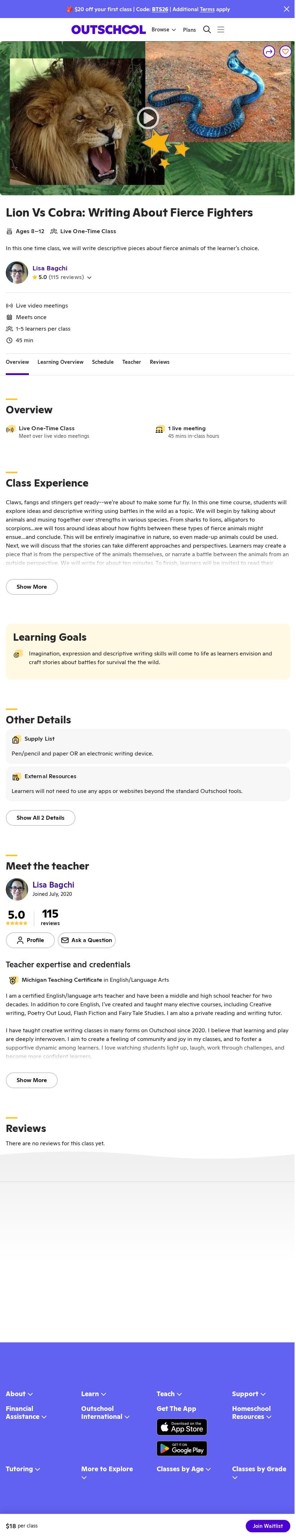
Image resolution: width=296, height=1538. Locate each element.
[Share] (269, 51)
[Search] (207, 29)
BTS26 (160, 9)
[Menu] (221, 29)
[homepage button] (108, 29)
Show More (32, 587)
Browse (160, 29)
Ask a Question (91, 940)
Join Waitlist (268, 1526)
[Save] (285, 51)
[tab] (17, 362)
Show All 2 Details (41, 818)
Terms (207, 9)
